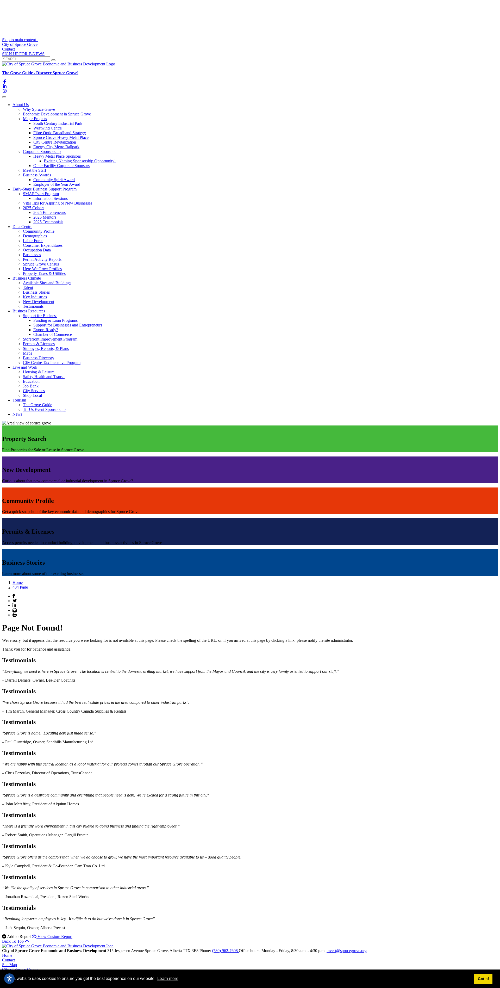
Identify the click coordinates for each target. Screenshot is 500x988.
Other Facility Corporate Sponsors (61, 165)
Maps (27, 353)
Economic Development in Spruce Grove (57, 114)
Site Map (9, 964)
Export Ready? (45, 330)
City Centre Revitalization (54, 142)
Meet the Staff (34, 170)
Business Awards (37, 175)
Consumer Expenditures (43, 245)
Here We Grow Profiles (42, 269)
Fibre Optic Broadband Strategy (59, 133)
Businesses (32, 254)
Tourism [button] (19, 400)
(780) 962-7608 (225, 950)
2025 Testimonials (48, 222)
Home (7, 955)
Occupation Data (37, 250)
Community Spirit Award (54, 179)
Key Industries (35, 297)
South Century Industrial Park (57, 123)
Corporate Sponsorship (42, 151)
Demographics (35, 236)
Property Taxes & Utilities (44, 273)
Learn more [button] (167, 978)
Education (31, 381)
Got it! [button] (483, 979)
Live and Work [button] (24, 367)
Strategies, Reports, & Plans (46, 348)
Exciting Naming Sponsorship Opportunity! (80, 161)
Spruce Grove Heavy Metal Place (61, 137)
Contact (8, 49)
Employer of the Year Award (56, 184)
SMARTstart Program (41, 194)
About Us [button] (20, 104)
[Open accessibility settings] (9, 978)
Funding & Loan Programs (55, 320)
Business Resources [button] (28, 311)
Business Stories (36, 292)
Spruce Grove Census (41, 264)
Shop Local (32, 395)
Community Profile (38, 231)
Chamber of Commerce (52, 334)
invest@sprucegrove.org (347, 950)
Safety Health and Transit (44, 376)
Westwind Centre (47, 128)
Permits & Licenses (39, 344)
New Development (38, 301)
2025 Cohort (33, 208)
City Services (34, 390)
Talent (28, 287)
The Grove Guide (37, 405)
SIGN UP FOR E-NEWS (23, 54)
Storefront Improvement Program (50, 339)
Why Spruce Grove (39, 109)
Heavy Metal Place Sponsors (57, 156)
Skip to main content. (20, 40)
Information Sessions (50, 198)
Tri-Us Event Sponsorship (44, 409)
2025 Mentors (44, 217)
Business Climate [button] (26, 278)
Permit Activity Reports (42, 259)
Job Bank (31, 386)
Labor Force (33, 240)
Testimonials (33, 306)
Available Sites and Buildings (47, 283)
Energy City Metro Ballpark (56, 147)
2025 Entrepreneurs (49, 212)
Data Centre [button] (22, 226)
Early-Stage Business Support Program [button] (44, 189)
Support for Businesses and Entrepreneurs (67, 325)
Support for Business (40, 315)
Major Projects (35, 118)
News (17, 414)
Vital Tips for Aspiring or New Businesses (57, 203)
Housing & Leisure (38, 372)
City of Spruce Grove (20, 44)
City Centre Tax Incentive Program (51, 362)
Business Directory (38, 358)
